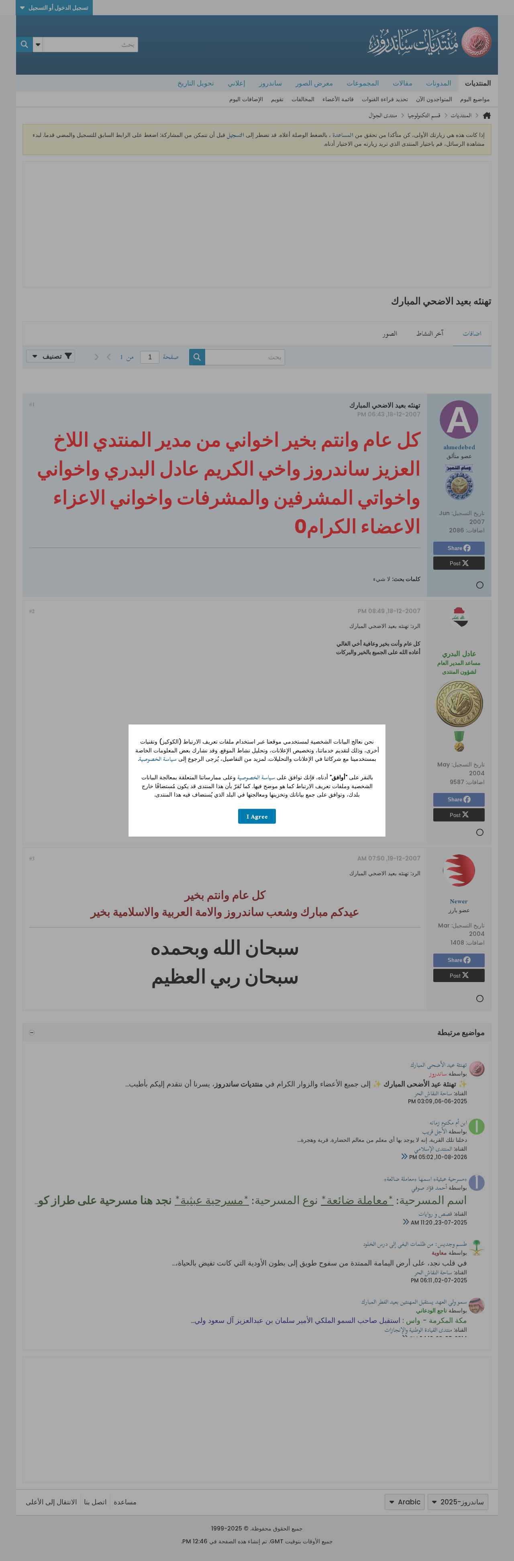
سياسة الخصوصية (158, 759)
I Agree (257, 816)
